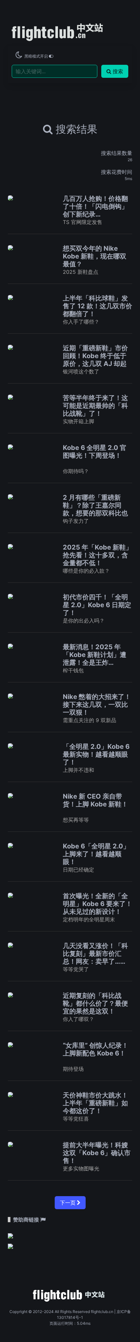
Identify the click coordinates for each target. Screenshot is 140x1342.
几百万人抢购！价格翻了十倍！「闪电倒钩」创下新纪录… (95, 206)
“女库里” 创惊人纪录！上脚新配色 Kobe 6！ (95, 1049)
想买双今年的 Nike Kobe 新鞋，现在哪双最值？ (94, 256)
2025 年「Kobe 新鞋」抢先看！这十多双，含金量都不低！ (97, 555)
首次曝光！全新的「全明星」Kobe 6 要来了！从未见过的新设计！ (97, 904)
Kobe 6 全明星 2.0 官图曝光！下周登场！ (94, 451)
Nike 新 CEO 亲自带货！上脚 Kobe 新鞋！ (95, 800)
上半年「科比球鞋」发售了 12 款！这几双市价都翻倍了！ (97, 306)
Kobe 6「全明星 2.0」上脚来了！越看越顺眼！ (96, 854)
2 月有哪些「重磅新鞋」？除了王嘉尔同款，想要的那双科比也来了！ (95, 509)
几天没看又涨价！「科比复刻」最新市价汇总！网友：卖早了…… (95, 953)
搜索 (118, 71)
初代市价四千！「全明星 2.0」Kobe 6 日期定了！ (97, 605)
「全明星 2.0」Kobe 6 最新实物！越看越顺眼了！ (96, 754)
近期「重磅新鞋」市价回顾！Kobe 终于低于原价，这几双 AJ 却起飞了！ (95, 359)
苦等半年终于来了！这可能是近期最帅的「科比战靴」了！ (95, 405)
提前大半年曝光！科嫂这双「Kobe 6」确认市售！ (97, 1153)
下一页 (68, 1202)
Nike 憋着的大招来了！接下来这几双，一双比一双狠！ (97, 704)
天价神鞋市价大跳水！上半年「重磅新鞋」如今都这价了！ (95, 1103)
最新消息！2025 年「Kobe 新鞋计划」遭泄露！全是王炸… (94, 654)
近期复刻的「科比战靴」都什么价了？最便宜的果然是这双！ (95, 1003)
